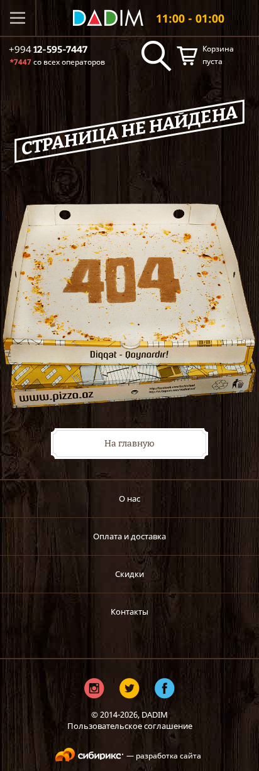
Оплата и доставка (129, 536)
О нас (129, 498)
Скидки (129, 574)
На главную (129, 443)
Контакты (129, 611)
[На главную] (108, 17)
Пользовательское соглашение (129, 725)
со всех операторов (57, 62)
